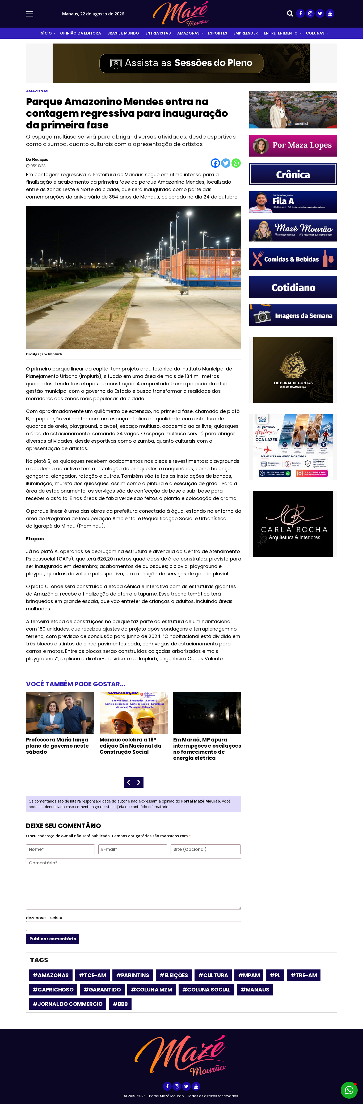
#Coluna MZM (151, 989)
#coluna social (206, 989)
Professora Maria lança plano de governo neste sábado (57, 746)
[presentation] (129, 782)
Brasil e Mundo (123, 33)
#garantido (102, 989)
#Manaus (255, 989)
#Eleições (173, 975)
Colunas (315, 33)
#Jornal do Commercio (68, 1004)
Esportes (217, 33)
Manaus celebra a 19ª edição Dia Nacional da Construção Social (131, 746)
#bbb (120, 1004)
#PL (275, 975)
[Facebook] (215, 163)
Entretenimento (281, 33)
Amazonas (188, 33)
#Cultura (213, 975)
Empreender (246, 33)
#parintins (132, 975)
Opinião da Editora (80, 33)
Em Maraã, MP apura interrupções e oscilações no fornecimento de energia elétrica (207, 749)
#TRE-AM (304, 975)
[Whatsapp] (236, 163)
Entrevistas (158, 33)
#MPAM (249, 975)
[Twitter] (225, 163)
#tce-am (92, 975)
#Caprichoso (53, 989)
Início (46, 33)
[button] (349, 1090)
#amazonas (51, 975)
